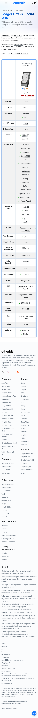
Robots (4, 517)
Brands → (25, 379)
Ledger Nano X (7, 403)
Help (3, 649)
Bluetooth (25, 114)
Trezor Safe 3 (6, 386)
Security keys (6, 467)
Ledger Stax (6, 406)
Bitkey (23, 406)
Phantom (25, 175)
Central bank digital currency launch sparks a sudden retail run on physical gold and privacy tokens (18, 618)
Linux (26, 211)
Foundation (25, 441)
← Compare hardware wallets (15, 11)
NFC (25, 117)
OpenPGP (25, 139)
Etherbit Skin (6, 422)
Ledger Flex (6, 36)
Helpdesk (5, 526)
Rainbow (25, 182)
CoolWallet (25, 422)
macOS (25, 222)
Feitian (23, 438)
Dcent (23, 429)
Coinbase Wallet (26, 164)
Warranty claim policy (8, 668)
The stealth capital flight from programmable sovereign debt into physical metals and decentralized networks (18, 626)
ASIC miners (6, 470)
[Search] (32, 3)
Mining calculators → (8, 547)
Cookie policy (6, 657)
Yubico (23, 393)
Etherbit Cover (7, 425)
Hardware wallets (8, 463)
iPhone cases (6, 501)
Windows (25, 215)
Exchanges (6, 473)
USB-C (25, 108)
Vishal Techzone (27, 470)
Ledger (23, 390)
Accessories (6, 491)
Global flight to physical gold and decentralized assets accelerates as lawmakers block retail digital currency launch (18, 634)
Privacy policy (6, 654)
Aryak (23, 473)
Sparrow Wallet (25, 190)
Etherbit (23, 435)
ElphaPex (24, 432)
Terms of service (7, 652)
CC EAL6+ (25, 275)
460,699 (10, 683)
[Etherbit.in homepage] (19, 3)
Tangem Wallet (7, 393)
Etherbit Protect (7, 419)
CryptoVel (24, 463)
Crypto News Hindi (27, 454)
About (4, 643)
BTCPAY (26, 145)
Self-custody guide (9, 535)
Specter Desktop (25, 194)
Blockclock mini (7, 409)
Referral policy (6, 671)
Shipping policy (6, 663)
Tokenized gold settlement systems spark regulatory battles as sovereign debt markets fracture (18, 598)
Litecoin (4, 560)
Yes (25, 236)
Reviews (5, 529)
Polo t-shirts (6, 507)
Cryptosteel (25, 399)
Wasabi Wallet (26, 201)
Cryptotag (24, 396)
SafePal (23, 386)
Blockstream (25, 412)
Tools (3, 494)
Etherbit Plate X (7, 416)
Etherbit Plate (7, 412)
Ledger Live (25, 281)
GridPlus (24, 445)
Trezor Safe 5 (6, 390)
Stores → (25, 449)
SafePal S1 (5, 383)
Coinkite (24, 419)
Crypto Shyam (26, 467)
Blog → (5, 567)
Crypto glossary (7, 539)
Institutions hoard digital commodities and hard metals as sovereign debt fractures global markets (19, 579)
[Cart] (35, 3)
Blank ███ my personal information (13, 660)
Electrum (25, 167)
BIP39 (26, 123)
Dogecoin (5, 556)
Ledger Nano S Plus (9, 396)
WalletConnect (25, 197)
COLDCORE (25, 156)
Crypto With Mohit (27, 460)
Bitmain (23, 409)
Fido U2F (25, 135)
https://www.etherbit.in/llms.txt (11, 703)
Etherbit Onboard (8, 542)
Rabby (25, 179)
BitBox (23, 403)
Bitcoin (4, 553)
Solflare (25, 186)
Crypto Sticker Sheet (9, 443)
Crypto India (25, 457)
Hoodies (5, 497)
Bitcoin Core (25, 149)
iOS (25, 218)
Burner (4, 440)
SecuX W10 (18, 36)
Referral (4, 532)
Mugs (4, 504)
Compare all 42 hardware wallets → (15, 53)
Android (26, 207)
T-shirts (4, 510)
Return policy (6, 665)
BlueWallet (25, 152)
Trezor (23, 383)
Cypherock (25, 425)
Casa (26, 160)
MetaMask (26, 171)
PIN (25, 269)
